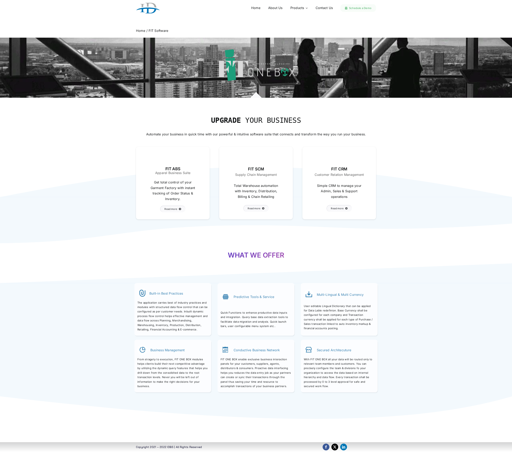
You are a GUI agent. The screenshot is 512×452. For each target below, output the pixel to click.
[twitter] (334, 447)
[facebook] (326, 447)
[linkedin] (343, 447)
